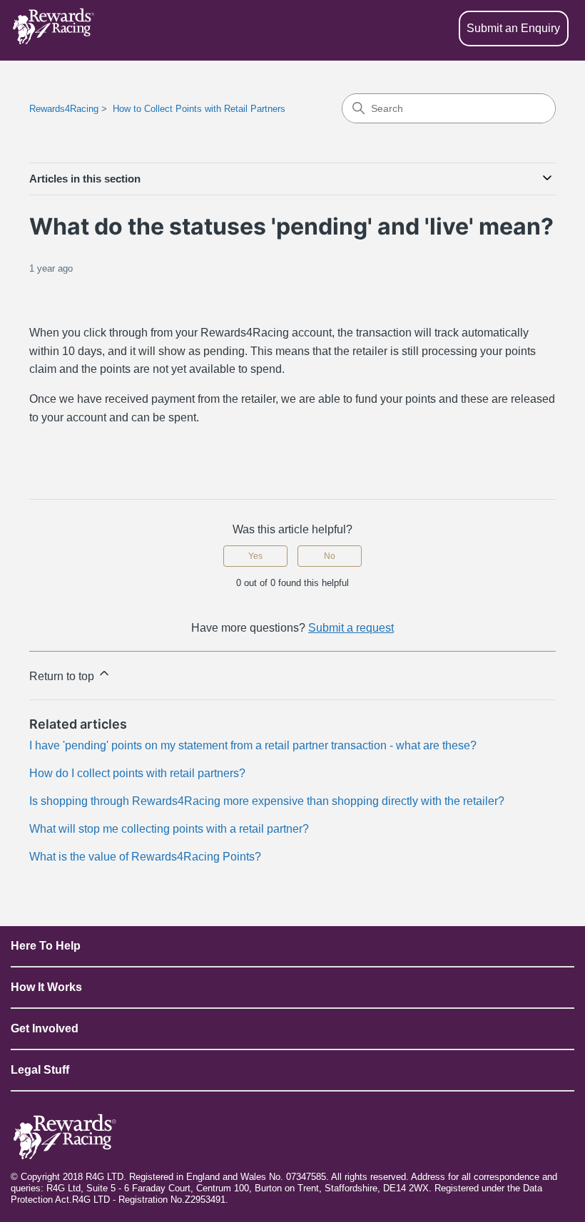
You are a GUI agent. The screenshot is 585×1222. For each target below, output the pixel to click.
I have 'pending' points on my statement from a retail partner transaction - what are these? (253, 745)
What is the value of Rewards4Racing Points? (145, 857)
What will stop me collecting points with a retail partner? (169, 829)
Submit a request (351, 628)
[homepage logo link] (53, 29)
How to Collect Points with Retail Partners (199, 108)
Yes (255, 556)
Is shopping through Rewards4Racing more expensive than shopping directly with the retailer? (266, 801)
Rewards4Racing (63, 108)
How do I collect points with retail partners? (137, 773)
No (329, 556)
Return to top (63, 676)
